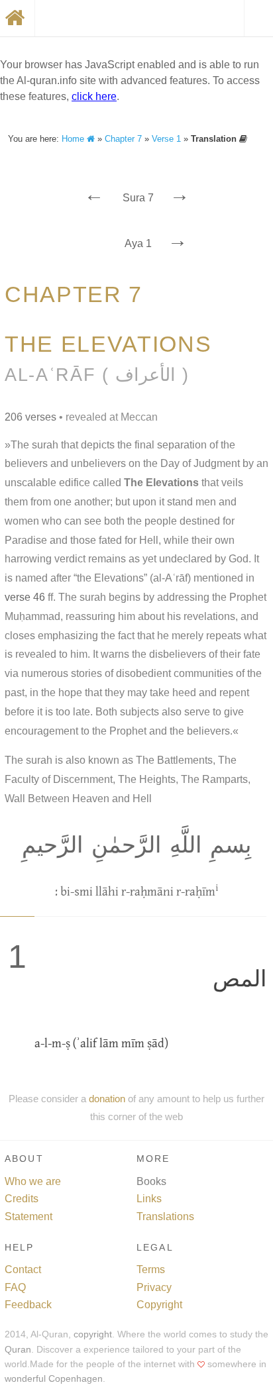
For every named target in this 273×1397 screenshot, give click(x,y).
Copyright (159, 1304)
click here (94, 96)
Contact (23, 1269)
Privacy (154, 1287)
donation (107, 1098)
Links (149, 1198)
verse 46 (25, 597)
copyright (93, 1334)
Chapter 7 (123, 139)
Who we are (33, 1181)
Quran (18, 1350)
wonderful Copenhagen (54, 1379)
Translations (165, 1216)
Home (74, 139)
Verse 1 (166, 139)
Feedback (28, 1304)
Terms (150, 1269)
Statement (28, 1216)
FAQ (15, 1287)
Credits (21, 1198)
